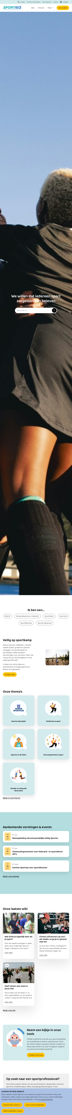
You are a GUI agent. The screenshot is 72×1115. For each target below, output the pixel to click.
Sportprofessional (44, 623)
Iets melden (62, 8)
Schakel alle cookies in (12, 1105)
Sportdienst (49, 616)
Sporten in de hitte (18, 744)
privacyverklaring (45, 1099)
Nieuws (56, 2)
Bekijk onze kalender (11, 876)
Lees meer (36, 836)
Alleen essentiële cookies (12, 1111)
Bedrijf (7, 616)
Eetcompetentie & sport (53, 744)
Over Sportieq (46, 2)
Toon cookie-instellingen (35, 1105)
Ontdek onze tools (36, 1055)
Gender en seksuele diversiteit (18, 779)
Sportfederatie (26, 623)
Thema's (41, 8)
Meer (50, 8)
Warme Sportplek (18, 710)
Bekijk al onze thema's (11, 798)
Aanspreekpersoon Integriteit (27, 616)
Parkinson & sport (53, 710)
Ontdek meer (10, 674)
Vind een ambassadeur (34, 2)
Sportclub (63, 616)
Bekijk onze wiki (9, 1010)
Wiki (32, 8)
